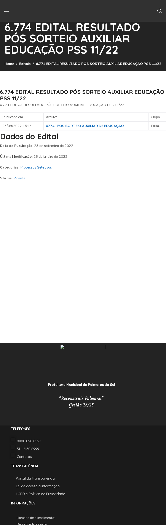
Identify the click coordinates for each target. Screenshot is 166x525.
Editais (25, 63)
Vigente (19, 178)
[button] (159, 11)
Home (9, 63)
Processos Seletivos (36, 167)
